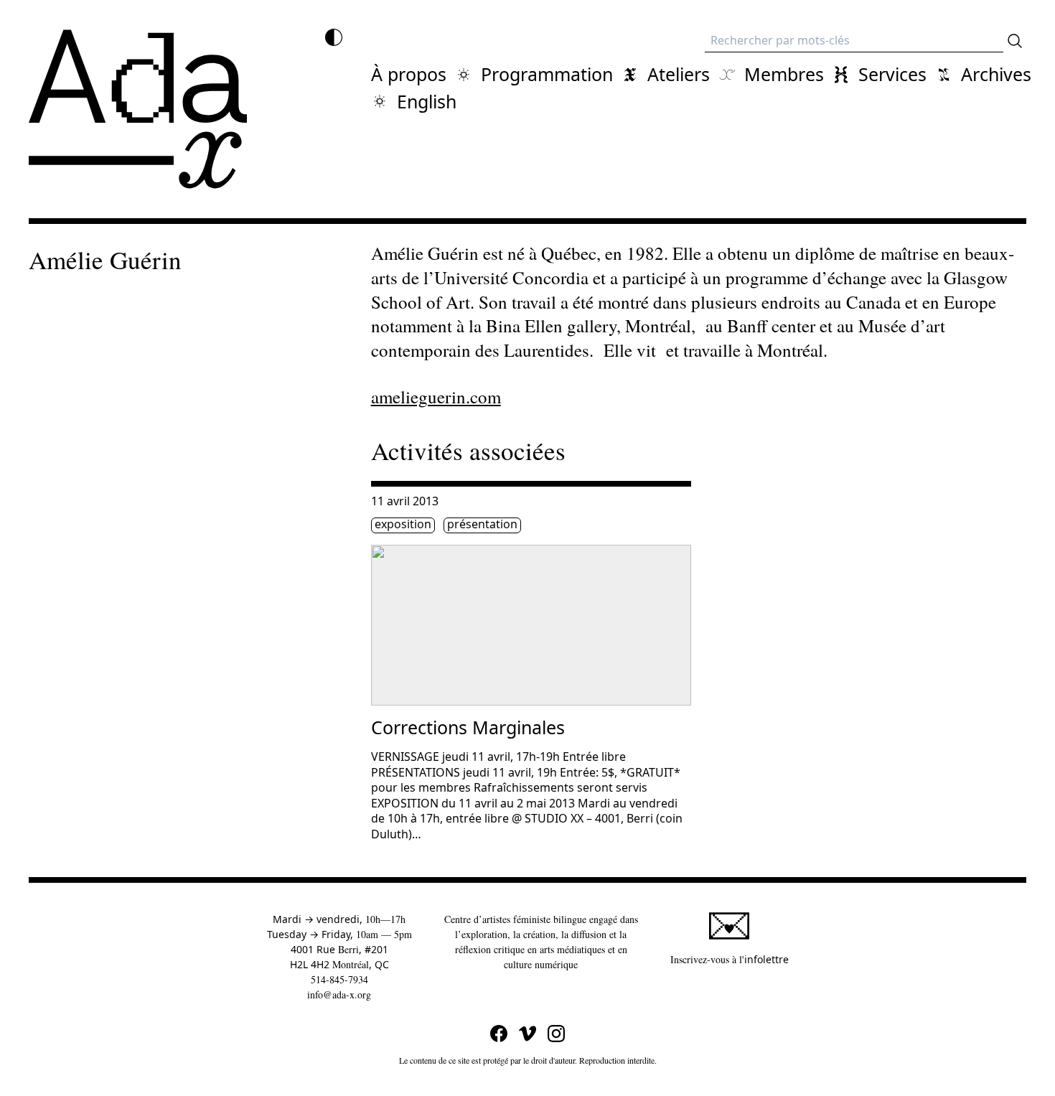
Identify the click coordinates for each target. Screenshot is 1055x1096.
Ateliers (678, 74)
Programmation (547, 74)
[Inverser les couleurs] (333, 37)
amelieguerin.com (436, 396)
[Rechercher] (1014, 40)
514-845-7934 (339, 979)
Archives (996, 74)
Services (892, 74)
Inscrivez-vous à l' (729, 959)
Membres (784, 74)
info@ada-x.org (339, 994)
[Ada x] (138, 109)
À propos (408, 74)
